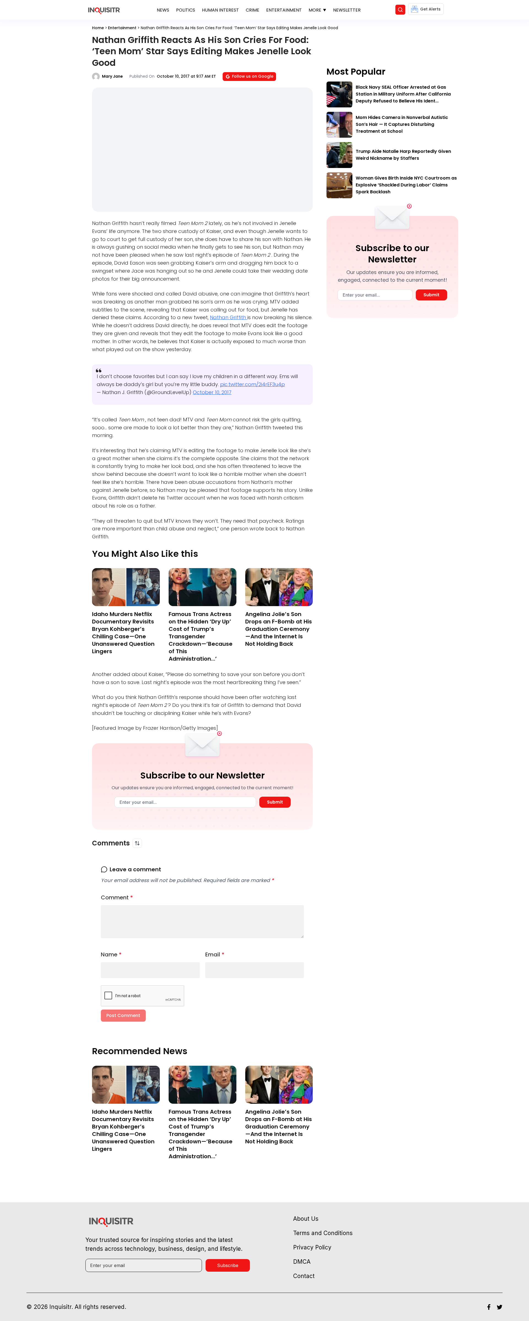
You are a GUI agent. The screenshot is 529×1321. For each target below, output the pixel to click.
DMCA (302, 1261)
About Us (306, 1218)
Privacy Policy (312, 1247)
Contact (304, 1276)
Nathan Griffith (228, 317)
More (315, 10)
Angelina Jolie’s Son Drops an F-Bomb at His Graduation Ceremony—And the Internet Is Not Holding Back (278, 629)
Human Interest (220, 10)
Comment (117, 897)
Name (111, 954)
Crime (252, 10)
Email (215, 954)
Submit (275, 802)
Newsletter (347, 10)
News (163, 10)
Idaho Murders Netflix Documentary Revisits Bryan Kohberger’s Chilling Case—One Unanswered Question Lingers (123, 632)
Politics (185, 10)
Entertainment (284, 10)
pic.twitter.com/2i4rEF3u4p (252, 384)
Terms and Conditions (323, 1233)
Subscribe (227, 1265)
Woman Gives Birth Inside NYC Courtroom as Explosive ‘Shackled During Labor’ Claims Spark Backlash (406, 185)
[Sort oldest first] (137, 843)
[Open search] (400, 10)
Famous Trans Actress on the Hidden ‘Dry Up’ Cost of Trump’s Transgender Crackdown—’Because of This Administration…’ (201, 636)
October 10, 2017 (212, 392)
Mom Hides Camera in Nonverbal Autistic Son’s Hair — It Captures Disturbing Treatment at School (402, 124)
